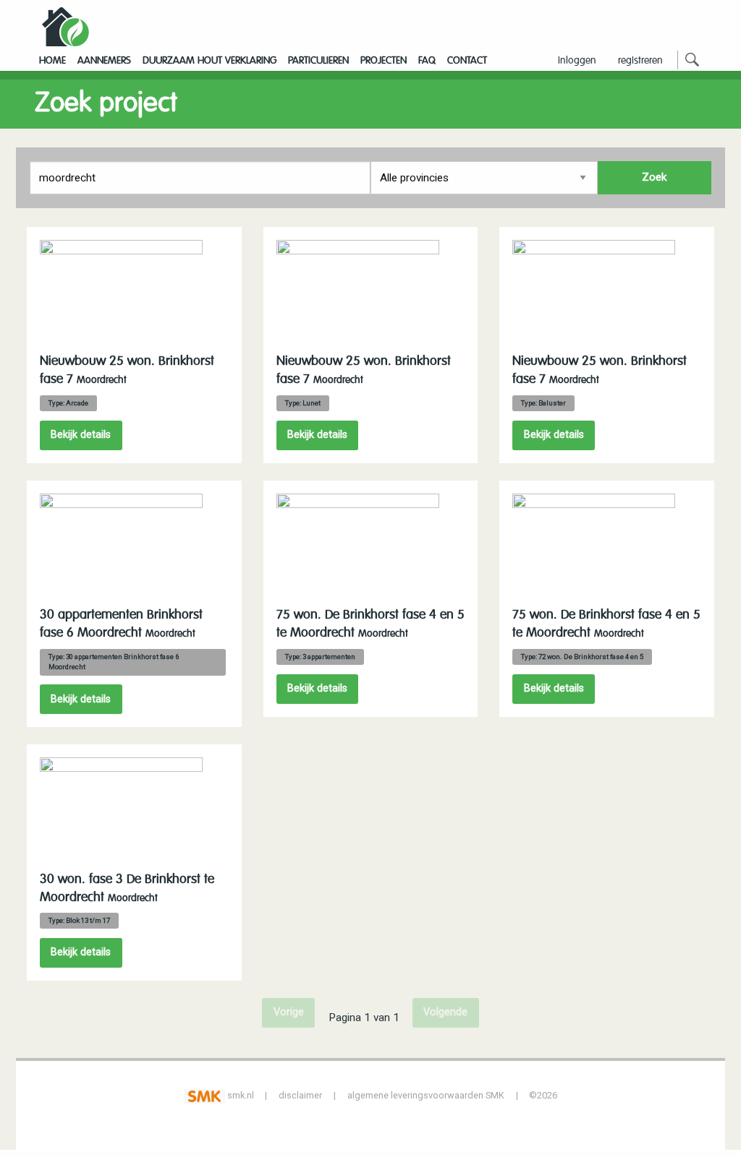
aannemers (104, 61)
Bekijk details (81, 435)
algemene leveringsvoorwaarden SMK (425, 1095)
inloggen (577, 61)
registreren (640, 61)
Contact (467, 61)
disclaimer (300, 1095)
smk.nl (239, 1095)
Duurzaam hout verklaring (209, 61)
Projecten (383, 61)
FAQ (427, 61)
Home (52, 61)
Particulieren (318, 61)
